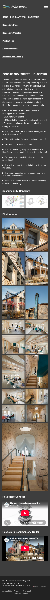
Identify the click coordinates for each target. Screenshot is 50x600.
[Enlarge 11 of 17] (21, 358)
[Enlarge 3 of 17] (21, 255)
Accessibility (7, 591)
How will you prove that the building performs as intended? (24, 166)
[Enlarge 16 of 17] (44, 407)
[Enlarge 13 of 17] (21, 392)
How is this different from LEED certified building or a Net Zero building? (24, 182)
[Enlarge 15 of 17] (21, 407)
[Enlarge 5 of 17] (21, 289)
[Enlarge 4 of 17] (44, 255)
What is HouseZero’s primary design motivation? (25, 139)
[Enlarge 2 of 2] (44, 198)
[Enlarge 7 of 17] (21, 323)
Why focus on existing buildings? (18, 144)
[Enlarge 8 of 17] (44, 323)
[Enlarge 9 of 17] (21, 338)
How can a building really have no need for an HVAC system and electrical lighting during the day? (24, 150)
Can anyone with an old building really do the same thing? (22, 158)
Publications (8, 41)
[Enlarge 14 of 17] (44, 392)
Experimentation (10, 49)
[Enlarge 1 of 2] (21, 198)
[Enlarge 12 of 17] (44, 358)
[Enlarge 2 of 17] (44, 221)
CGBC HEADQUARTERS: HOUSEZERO (20, 17)
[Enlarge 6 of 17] (44, 289)
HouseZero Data (9, 25)
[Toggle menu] (46, 6)
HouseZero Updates (11, 33)
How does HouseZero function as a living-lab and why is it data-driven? (24, 132)
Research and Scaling (12, 57)
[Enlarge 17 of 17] (44, 426)
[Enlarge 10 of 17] (44, 338)
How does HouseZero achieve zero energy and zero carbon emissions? (23, 174)
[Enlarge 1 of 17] (21, 221)
